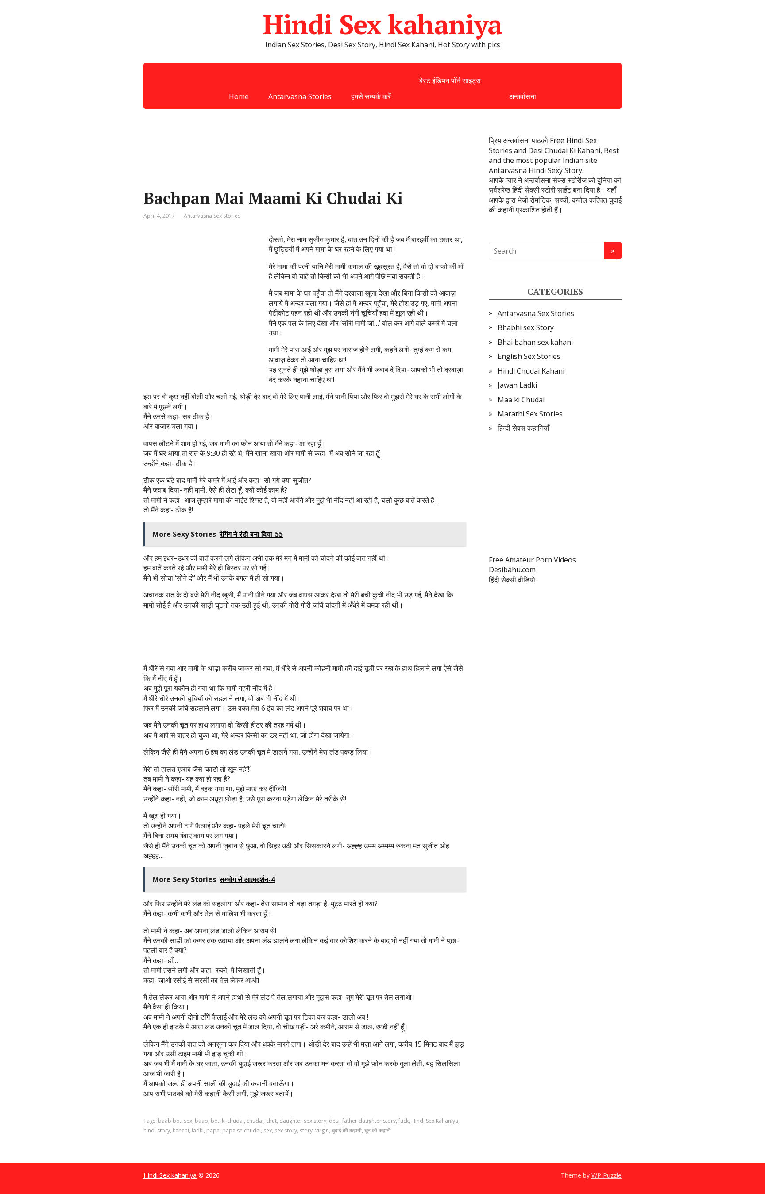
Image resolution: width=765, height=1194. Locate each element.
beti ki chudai (227, 1121)
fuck (403, 1121)
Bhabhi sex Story (526, 327)
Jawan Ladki (517, 385)
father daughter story (369, 1121)
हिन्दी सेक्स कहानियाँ (523, 428)
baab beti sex (175, 1121)
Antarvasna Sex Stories (212, 216)
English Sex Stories (529, 356)
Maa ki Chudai (521, 399)
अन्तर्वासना (522, 96)
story (306, 1130)
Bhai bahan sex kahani (535, 342)
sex (267, 1130)
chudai (255, 1121)
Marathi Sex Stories (530, 414)
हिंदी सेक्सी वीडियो (512, 580)
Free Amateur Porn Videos (532, 560)
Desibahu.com (512, 569)
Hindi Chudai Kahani (531, 371)
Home (239, 96)
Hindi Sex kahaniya (382, 24)
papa (213, 1130)
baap (201, 1121)
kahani (181, 1130)
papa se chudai (241, 1130)
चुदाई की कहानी (347, 1130)
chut (271, 1121)
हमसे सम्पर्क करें (371, 96)
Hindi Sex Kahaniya (434, 1121)
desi (334, 1121)
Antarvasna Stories (300, 96)
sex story (285, 1130)
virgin (322, 1130)
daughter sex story (302, 1121)
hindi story (156, 1130)
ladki (198, 1130)
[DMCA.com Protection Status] (555, 494)
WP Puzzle (606, 1175)
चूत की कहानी (377, 1130)
